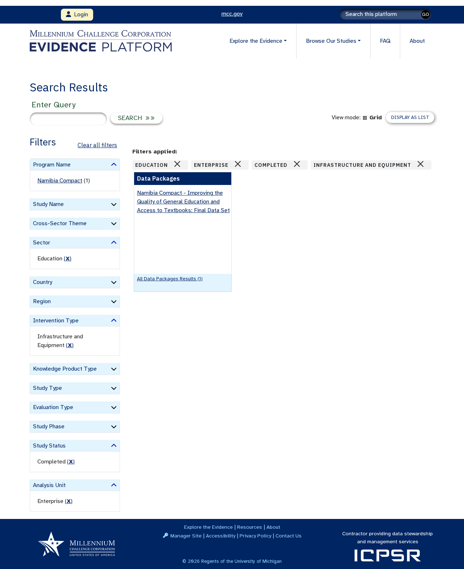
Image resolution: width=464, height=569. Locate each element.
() (67, 258)
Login (79, 14)
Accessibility (220, 535)
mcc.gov (232, 13)
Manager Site (186, 535)
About (417, 41)
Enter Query (53, 105)
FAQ (385, 41)
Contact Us (289, 535)
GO (425, 14)
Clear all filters (97, 145)
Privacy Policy (255, 535)
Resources (249, 527)
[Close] (177, 164)
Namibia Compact (59, 180)
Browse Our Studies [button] (331, 41)
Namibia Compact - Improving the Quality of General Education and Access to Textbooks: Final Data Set (183, 201)
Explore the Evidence (208, 527)
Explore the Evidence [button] (255, 41)
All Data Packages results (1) (170, 279)
